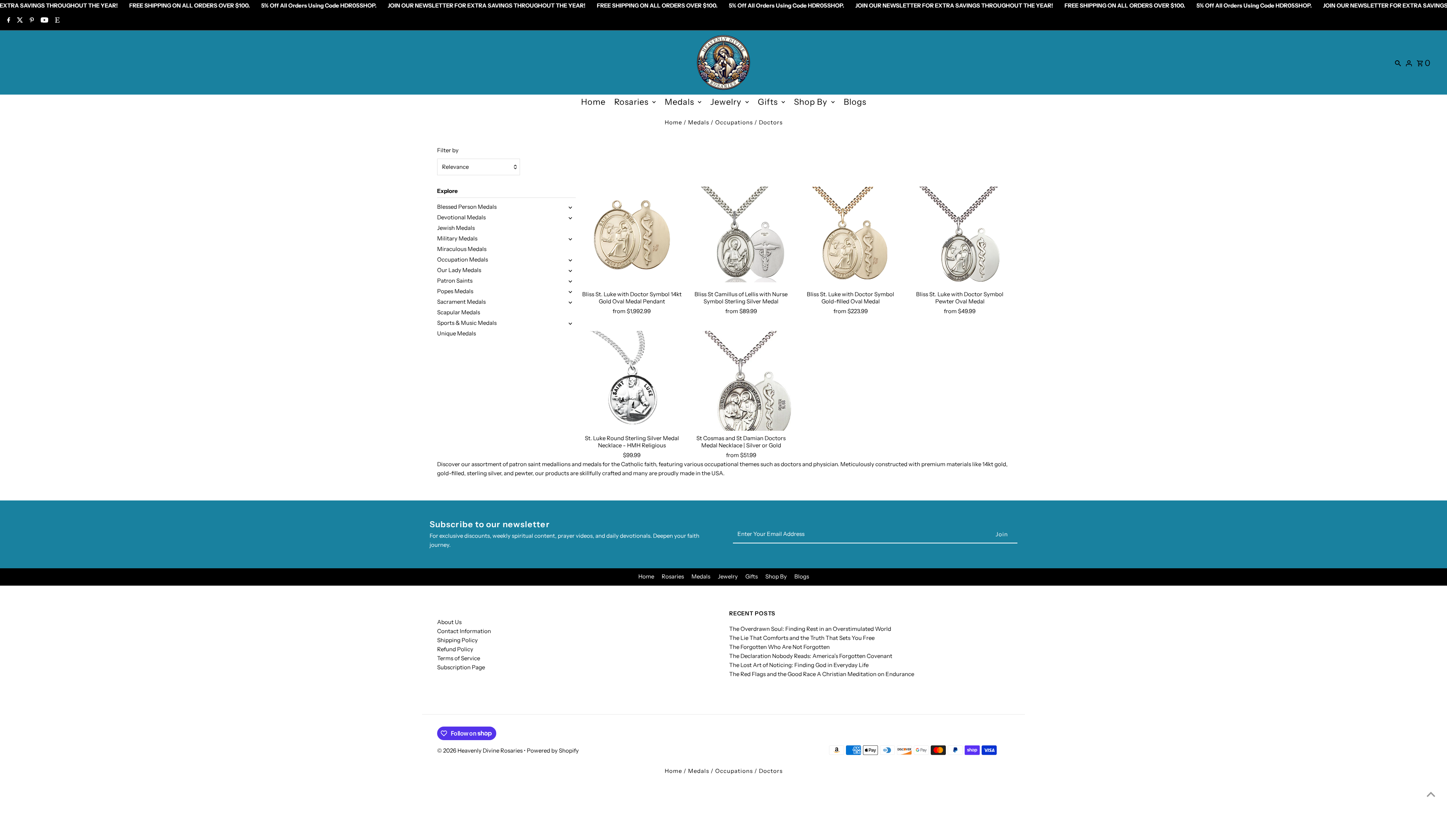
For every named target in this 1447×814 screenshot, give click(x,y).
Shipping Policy (457, 640)
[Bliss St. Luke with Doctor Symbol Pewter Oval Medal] (960, 236)
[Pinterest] (31, 20)
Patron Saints (455, 280)
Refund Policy (455, 649)
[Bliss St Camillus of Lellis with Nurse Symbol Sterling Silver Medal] (741, 236)
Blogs (855, 102)
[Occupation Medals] (570, 259)
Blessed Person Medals (467, 206)
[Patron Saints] (570, 280)
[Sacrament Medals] (570, 302)
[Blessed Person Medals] (570, 207)
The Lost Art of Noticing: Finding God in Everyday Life (799, 665)
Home (593, 102)
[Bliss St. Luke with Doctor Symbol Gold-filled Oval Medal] (851, 236)
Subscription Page (461, 667)
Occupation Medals (462, 259)
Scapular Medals (458, 312)
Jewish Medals (456, 227)
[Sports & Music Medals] (570, 323)
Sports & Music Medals (467, 322)
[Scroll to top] (1431, 794)
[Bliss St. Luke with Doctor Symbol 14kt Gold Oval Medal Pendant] (632, 236)
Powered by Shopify (553, 750)
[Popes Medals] (570, 291)
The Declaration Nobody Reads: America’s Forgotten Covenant (810, 655)
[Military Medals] (570, 238)
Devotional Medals (461, 217)
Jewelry (726, 102)
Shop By (811, 102)
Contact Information (464, 631)
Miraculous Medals (461, 248)
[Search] (1398, 62)
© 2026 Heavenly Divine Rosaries (480, 750)
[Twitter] (19, 20)
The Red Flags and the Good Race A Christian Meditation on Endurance (821, 674)
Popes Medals (455, 291)
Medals (679, 102)
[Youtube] (43, 20)
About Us (449, 622)
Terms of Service (458, 658)
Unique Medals (456, 333)
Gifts (768, 102)
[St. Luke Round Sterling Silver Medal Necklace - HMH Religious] (632, 381)
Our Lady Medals (459, 270)
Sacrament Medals (461, 301)
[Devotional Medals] (570, 217)
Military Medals (457, 238)
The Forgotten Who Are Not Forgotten (779, 646)
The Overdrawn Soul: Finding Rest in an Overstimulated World (810, 628)
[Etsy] (56, 20)
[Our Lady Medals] (570, 270)
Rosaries (631, 102)
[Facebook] (7, 20)
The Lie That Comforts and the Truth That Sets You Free (802, 637)
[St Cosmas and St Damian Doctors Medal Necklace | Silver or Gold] (741, 381)
